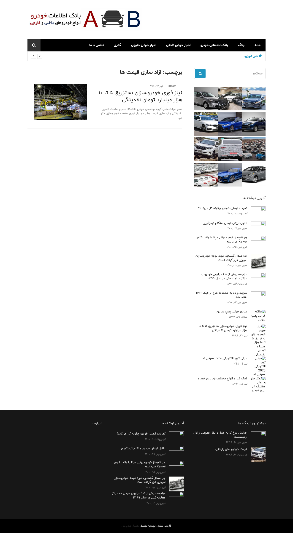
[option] (136, 56)
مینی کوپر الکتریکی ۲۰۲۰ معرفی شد (224, 358)
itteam (172, 86)
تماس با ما (96, 45)
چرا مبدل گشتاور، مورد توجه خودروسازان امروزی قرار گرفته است (221, 258)
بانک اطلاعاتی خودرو (214, 45)
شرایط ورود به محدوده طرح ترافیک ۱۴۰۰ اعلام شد (221, 295)
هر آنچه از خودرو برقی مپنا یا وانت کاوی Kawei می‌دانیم (221, 239)
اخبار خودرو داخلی (178, 45)
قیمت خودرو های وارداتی (231, 449)
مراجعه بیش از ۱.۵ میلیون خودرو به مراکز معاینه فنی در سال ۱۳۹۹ (224, 276)
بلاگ (241, 45)
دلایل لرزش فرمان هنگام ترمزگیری (225, 223)
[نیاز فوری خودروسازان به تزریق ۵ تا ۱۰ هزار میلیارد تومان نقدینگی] (57, 102)
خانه (257, 45)
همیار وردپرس (130, 526)
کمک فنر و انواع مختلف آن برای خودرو (222, 378)
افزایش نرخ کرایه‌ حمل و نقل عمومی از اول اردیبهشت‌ (220, 435)
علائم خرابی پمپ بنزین (232, 311)
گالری (117, 45)
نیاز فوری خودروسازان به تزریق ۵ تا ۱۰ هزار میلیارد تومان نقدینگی (140, 96)
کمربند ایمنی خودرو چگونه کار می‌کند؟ (214, 56)
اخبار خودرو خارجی (143, 45)
